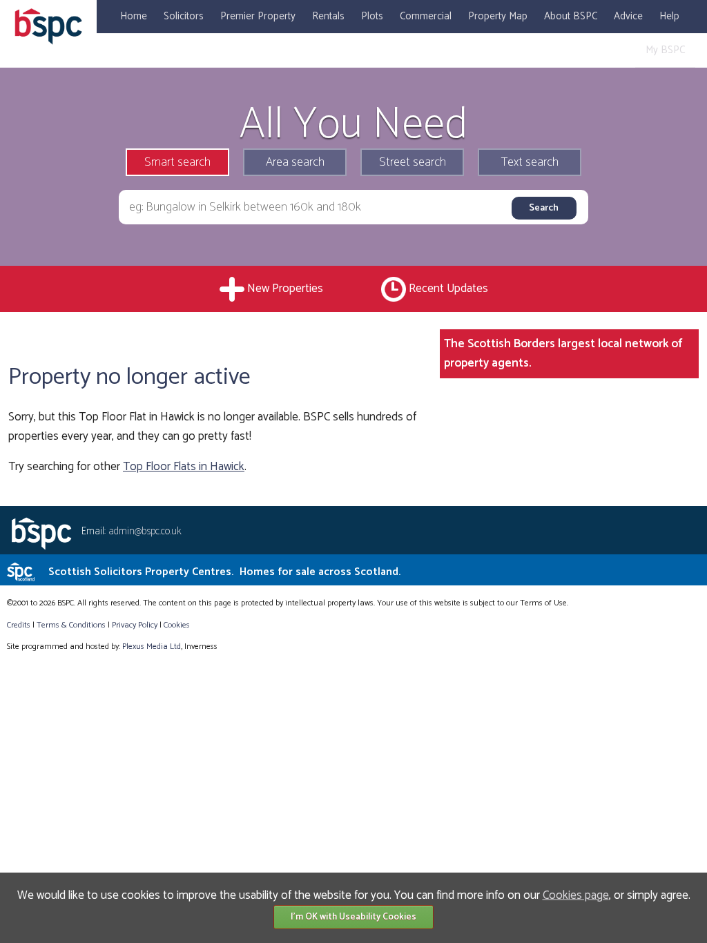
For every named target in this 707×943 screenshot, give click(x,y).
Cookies (177, 625)
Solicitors (184, 16)
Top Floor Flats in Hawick (183, 466)
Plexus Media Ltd (151, 646)
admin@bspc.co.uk (145, 531)
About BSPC (570, 16)
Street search (412, 162)
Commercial (426, 16)
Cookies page (576, 895)
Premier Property (258, 16)
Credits (18, 625)
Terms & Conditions (71, 625)
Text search (530, 162)
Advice (628, 16)
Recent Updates (448, 288)
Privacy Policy (134, 625)
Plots (372, 16)
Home (133, 16)
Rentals (328, 16)
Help (669, 16)
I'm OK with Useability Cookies (353, 917)
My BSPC (665, 50)
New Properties (285, 288)
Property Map (497, 16)
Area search (295, 162)
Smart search (177, 162)
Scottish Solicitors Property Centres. (224, 572)
